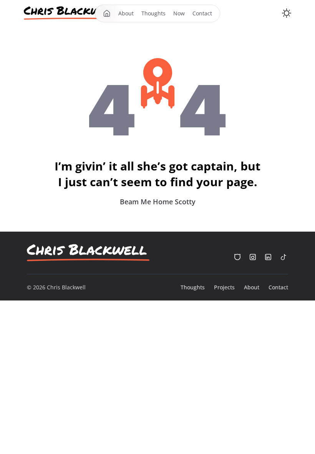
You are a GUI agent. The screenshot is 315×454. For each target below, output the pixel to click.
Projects (224, 287)
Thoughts (153, 13)
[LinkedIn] (268, 257)
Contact (202, 13)
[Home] (72, 13)
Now (179, 13)
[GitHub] (237, 257)
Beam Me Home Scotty (158, 201)
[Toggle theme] (286, 13)
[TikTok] (283, 257)
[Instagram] (252, 257)
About (126, 13)
